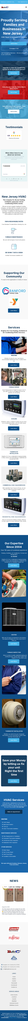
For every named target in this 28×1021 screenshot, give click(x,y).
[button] (26, 7)
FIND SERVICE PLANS (16, 2)
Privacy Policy (12, 1017)
